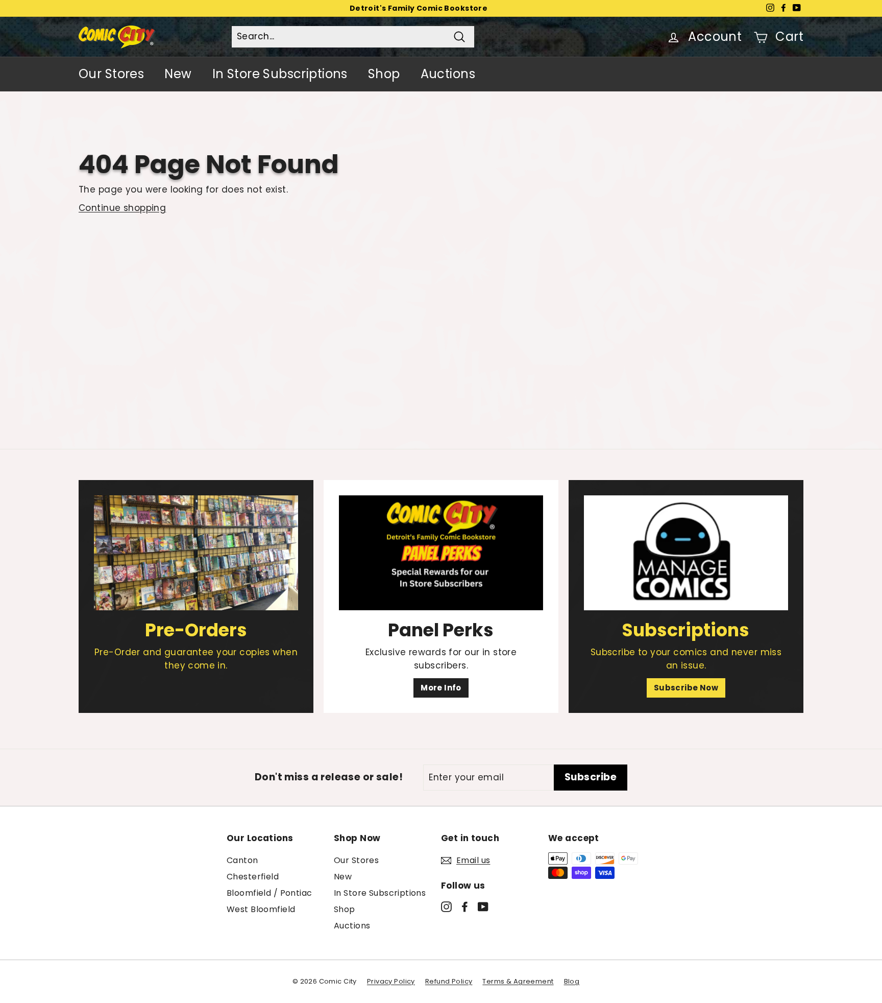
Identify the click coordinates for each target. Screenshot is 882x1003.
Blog (572, 981)
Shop (384, 73)
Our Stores (111, 73)
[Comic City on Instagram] (446, 906)
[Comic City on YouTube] (483, 906)
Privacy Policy (391, 981)
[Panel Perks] (441, 552)
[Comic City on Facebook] (464, 906)
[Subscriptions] (686, 552)
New (177, 73)
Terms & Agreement (517, 981)
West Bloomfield (261, 909)
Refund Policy (449, 981)
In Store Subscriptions (280, 73)
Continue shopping (122, 208)
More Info (441, 687)
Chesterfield (253, 876)
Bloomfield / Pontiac (269, 893)
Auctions (448, 73)
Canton (242, 860)
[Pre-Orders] (196, 552)
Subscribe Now (686, 687)
